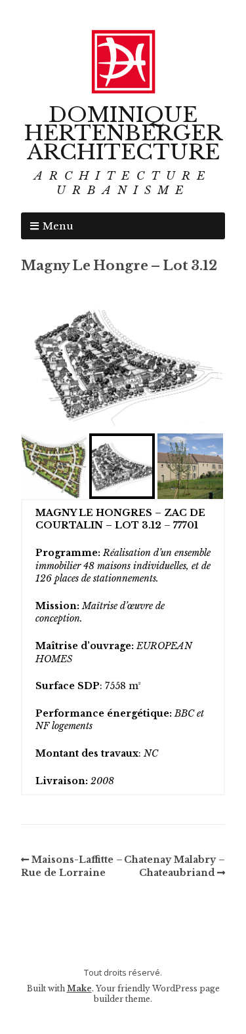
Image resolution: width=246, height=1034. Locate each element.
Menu (58, 226)
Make (79, 988)
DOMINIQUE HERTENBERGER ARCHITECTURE (123, 134)
